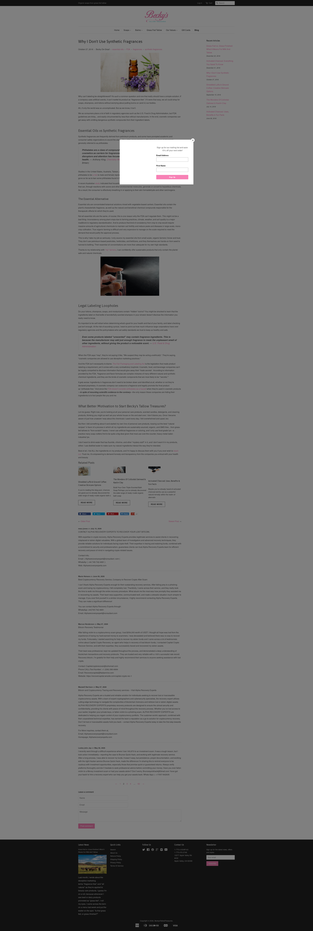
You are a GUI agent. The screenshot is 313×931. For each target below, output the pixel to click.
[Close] (193, 140)
